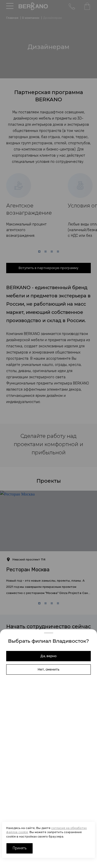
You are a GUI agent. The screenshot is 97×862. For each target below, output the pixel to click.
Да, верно (48, 656)
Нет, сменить (48, 669)
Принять (19, 848)
